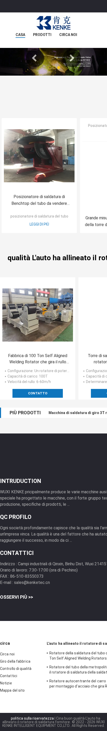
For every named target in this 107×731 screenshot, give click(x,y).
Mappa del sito (12, 690)
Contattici (8, 676)
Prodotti (42, 35)
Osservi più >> (16, 597)
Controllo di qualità (15, 669)
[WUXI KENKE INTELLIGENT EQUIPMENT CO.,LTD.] (53, 23)
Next (72, 58)
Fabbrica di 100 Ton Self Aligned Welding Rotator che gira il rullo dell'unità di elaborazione (37, 359)
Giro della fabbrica (15, 661)
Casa (20, 35)
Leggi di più (39, 224)
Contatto (37, 393)
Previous (35, 58)
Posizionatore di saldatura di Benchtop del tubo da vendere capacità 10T (39, 200)
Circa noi (68, 35)
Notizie (6, 683)
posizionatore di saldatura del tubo (39, 216)
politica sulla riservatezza (32, 718)
